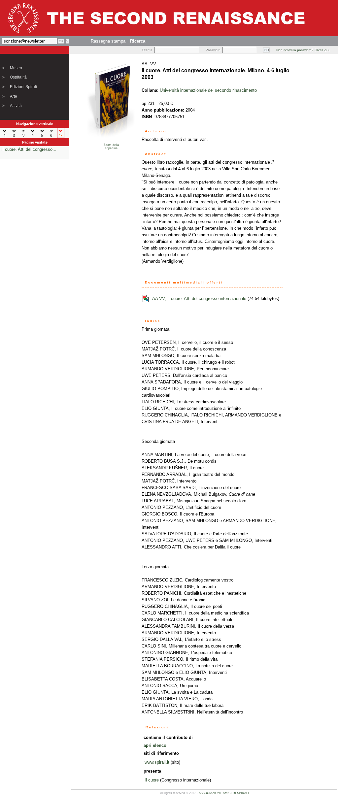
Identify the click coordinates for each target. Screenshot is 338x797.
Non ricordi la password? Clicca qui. (303, 50)
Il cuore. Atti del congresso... (28, 149)
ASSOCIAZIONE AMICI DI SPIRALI (224, 793)
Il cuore (152, 780)
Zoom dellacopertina (111, 146)
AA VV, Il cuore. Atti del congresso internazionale (199, 298)
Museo (16, 68)
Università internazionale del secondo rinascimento (208, 90)
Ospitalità (18, 77)
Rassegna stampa (108, 41)
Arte (13, 96)
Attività (16, 105)
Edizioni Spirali (23, 86)
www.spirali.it (157, 762)
